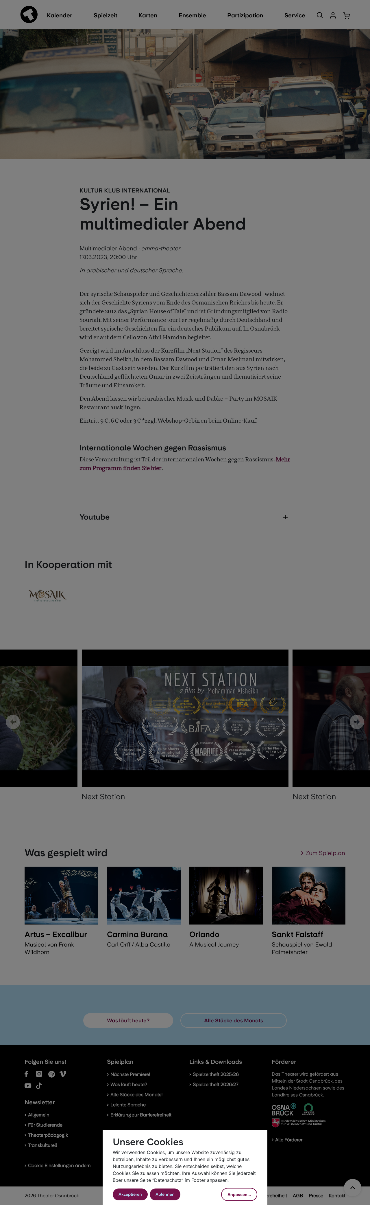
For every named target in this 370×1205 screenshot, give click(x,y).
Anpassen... (239, 1194)
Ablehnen (165, 1194)
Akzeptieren (130, 1194)
